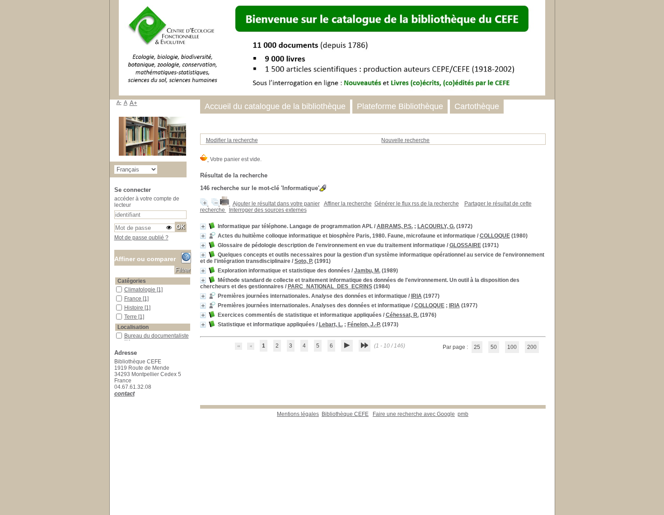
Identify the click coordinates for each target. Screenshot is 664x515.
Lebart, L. (331, 324)
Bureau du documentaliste (156, 336)
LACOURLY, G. (436, 226)
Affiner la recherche (348, 203)
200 (532, 347)
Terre (131, 317)
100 (512, 347)
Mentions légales (298, 414)
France (133, 299)
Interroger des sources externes (268, 210)
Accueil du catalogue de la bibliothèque (275, 106)
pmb (463, 414)
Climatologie (140, 289)
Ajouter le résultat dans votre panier (276, 203)
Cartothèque (476, 106)
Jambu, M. (367, 270)
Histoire (134, 308)
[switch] (169, 227)
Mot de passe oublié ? (141, 237)
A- (119, 102)
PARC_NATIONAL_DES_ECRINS (330, 286)
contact (124, 393)
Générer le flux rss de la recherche (416, 203)
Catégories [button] (131, 281)
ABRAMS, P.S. (395, 226)
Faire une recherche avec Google (414, 414)
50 (494, 347)
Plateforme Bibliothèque (400, 106)
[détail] (203, 226)
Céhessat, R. (402, 315)
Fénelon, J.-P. (364, 324)
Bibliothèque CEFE (345, 414)
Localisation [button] (133, 327)
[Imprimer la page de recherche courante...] (225, 203)
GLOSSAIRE (465, 245)
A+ (133, 103)
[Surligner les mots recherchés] (322, 188)
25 (477, 347)
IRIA (416, 296)
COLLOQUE (495, 236)
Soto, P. (304, 261)
